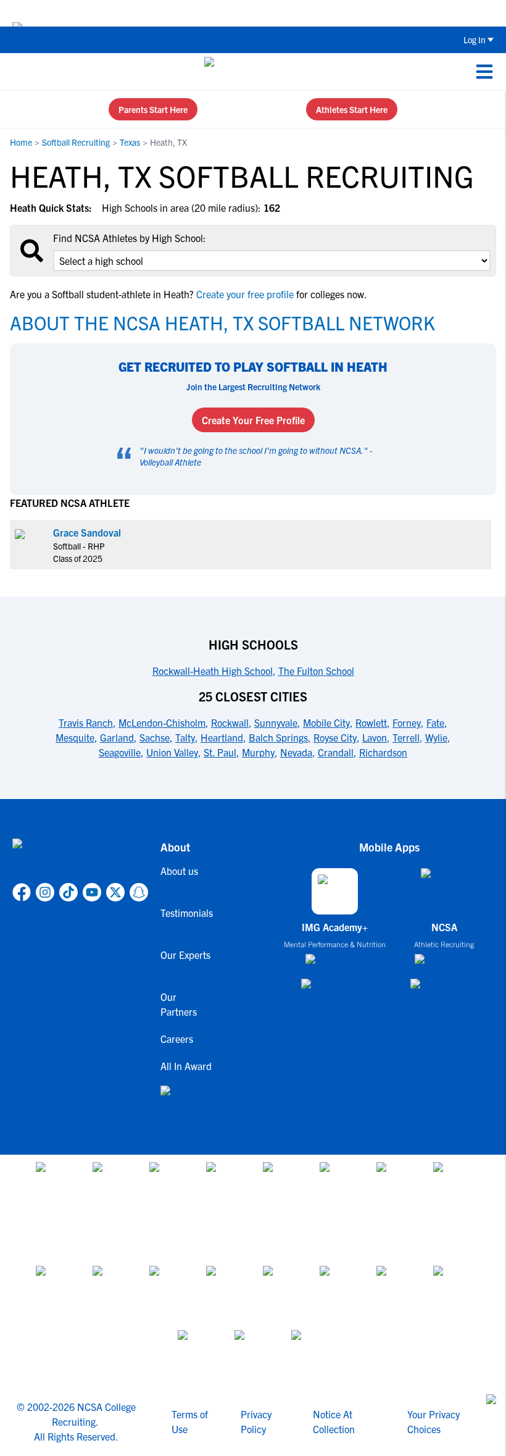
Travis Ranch (86, 722)
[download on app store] (334, 964)
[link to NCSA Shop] (187, 1100)
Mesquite (75, 737)
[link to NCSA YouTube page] (92, 892)
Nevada (296, 752)
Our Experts (185, 954)
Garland (117, 737)
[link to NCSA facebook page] (21, 892)
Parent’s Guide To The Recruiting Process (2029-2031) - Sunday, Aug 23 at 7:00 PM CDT (303, 13)
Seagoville (120, 752)
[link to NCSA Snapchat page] (139, 892)
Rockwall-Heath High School (212, 670)
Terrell (406, 737)
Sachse (154, 737)
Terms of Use (190, 1421)
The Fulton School (316, 670)
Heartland (222, 737)
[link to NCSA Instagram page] (45, 892)
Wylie (436, 737)
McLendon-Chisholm (161, 722)
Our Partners (178, 1004)
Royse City (335, 737)
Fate (435, 722)
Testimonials (186, 912)
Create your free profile (245, 294)
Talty (185, 737)
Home (21, 142)
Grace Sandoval (87, 532)
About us (179, 870)
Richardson (383, 752)
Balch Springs (278, 737)
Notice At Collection (334, 1421)
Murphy (258, 752)
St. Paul (220, 752)
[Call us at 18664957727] (19, 71)
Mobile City (326, 722)
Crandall (336, 752)
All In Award (186, 1066)
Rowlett (371, 722)
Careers (176, 1038)
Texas (130, 142)
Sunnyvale (275, 722)
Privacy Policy (256, 1421)
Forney (406, 722)
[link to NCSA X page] (115, 892)
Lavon (374, 737)
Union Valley (172, 752)
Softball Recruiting (76, 142)
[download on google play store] (335, 989)
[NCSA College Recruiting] (250, 71)
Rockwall (230, 722)
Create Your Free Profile (253, 420)
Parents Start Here (153, 109)
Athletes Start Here (352, 109)
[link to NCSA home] (80, 858)
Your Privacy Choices (433, 1421)
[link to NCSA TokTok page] (68, 892)
